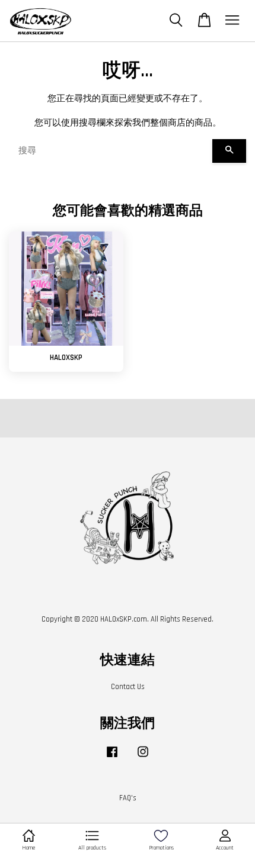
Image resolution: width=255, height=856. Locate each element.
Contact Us (128, 686)
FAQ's (127, 798)
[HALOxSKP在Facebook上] (112, 757)
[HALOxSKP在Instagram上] (143, 757)
